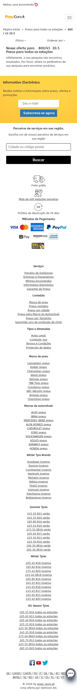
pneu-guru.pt (46, 683)
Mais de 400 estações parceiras (38, 199)
